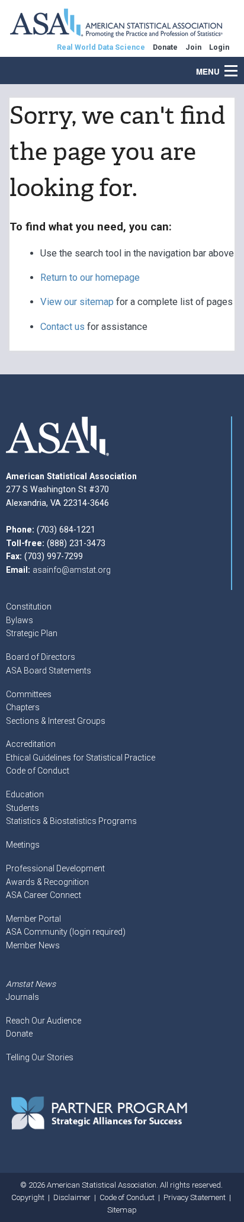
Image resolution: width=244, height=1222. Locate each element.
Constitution (29, 606)
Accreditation (31, 744)
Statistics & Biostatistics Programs (71, 821)
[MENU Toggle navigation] (237, 64)
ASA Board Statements (48, 670)
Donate (19, 1033)
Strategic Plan (31, 633)
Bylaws (19, 620)
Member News (33, 945)
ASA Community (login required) (66, 931)
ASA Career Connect (43, 895)
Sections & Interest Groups (55, 721)
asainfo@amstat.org (72, 570)
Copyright (27, 1197)
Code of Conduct (37, 770)
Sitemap (122, 1209)
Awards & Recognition (47, 882)
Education (25, 794)
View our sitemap (77, 301)
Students (22, 808)
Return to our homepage (90, 277)
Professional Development (55, 868)
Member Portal (33, 918)
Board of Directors (40, 657)
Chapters (23, 707)
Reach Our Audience (43, 1020)
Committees (29, 694)
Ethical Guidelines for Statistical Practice (80, 757)
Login (219, 47)
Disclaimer (72, 1197)
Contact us (62, 326)
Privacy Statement (194, 1197)
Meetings (23, 844)
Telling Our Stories (39, 1057)
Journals (22, 997)
